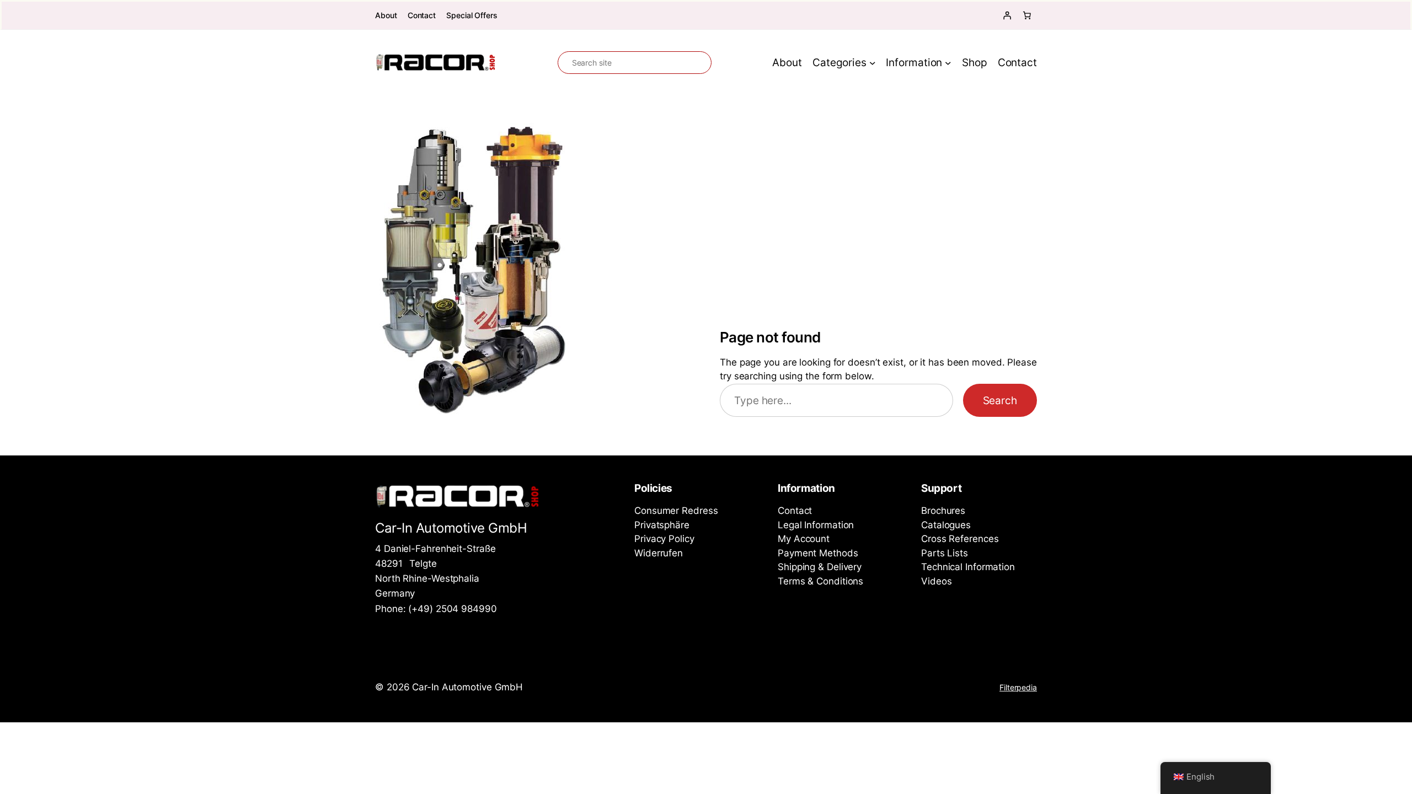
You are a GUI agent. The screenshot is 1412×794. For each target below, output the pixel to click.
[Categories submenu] (872, 63)
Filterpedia (1018, 687)
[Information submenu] (948, 63)
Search (1000, 400)
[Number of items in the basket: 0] (1027, 15)
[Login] (1007, 15)
